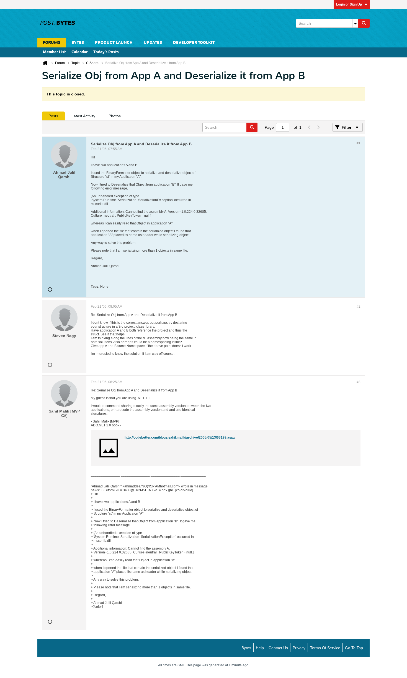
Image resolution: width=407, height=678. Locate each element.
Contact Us (278, 648)
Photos (115, 116)
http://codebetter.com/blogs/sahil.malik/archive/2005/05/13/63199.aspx (180, 437)
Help (260, 648)
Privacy (299, 648)
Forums (51, 42)
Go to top (354, 648)
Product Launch (114, 42)
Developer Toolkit (194, 42)
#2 (358, 306)
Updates (153, 42)
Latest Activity (83, 116)
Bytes (246, 648)
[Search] (364, 23)
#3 (358, 382)
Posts (53, 116)
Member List (54, 52)
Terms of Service (325, 648)
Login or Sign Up (349, 4)
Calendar (79, 52)
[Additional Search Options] (355, 23)
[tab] (53, 116)
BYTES (77, 42)
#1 (358, 143)
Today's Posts (106, 52)
